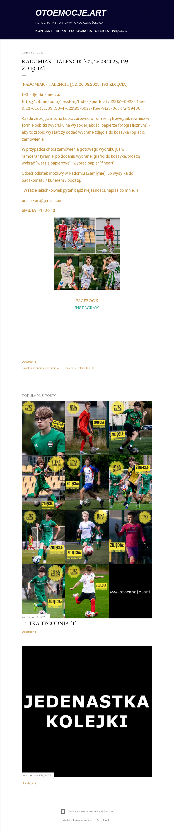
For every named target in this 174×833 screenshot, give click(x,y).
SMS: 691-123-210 (38, 210)
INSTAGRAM (87, 307)
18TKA (60, 31)
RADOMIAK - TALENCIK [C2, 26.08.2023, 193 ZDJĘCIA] (74, 84)
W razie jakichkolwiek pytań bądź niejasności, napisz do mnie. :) (80, 190)
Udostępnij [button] (29, 361)
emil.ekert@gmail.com (42, 200)
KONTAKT (44, 31)
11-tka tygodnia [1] (49, 623)
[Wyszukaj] (149, 12)
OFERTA (102, 31)
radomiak (37, 368)
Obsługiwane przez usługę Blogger (91, 811)
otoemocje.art (70, 12)
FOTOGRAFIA (80, 31)
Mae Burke (104, 820)
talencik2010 (85, 368)
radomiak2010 (55, 368)
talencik (71, 368)
